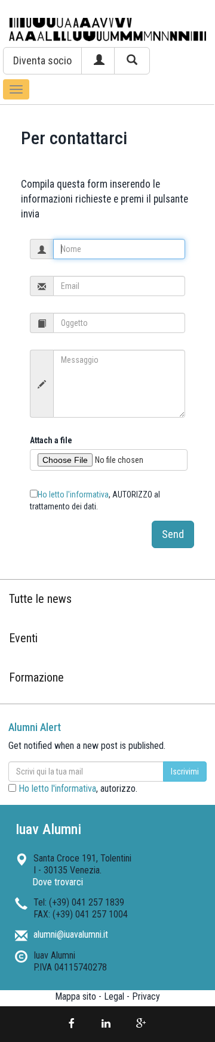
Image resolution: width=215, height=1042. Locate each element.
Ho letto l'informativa (73, 494)
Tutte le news (40, 599)
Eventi (23, 638)
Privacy (146, 996)
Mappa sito (75, 996)
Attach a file (51, 440)
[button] (42, 60)
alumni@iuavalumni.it (70, 934)
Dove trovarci (57, 882)
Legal (114, 996)
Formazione (36, 677)
